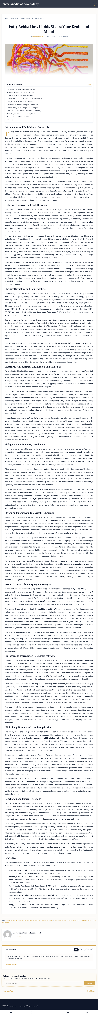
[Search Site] (89, 4)
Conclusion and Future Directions (18, 117)
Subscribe (90, 983)
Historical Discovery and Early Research (20, 92)
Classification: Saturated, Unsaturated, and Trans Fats (25, 99)
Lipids (70, 920)
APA (76, 949)
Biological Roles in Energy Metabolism (20, 101)
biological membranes (13, 920)
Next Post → (91, 991)
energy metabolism (39, 920)
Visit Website (19, 937)
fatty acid (50, 920)
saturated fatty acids (80, 920)
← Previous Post (7, 991)
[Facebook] (11, 1012)
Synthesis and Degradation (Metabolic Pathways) (24, 111)
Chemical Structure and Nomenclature (20, 95)
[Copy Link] (87, 1012)
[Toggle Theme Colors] (94, 4)
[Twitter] (30, 1012)
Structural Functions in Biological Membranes (22, 105)
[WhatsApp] (49, 1012)
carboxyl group (27, 920)
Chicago (89, 949)
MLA (82, 949)
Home (6, 18)
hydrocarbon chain (60, 920)
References (10, 120)
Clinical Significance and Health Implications (22, 114)
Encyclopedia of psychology (20, 4)
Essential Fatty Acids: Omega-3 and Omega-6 (22, 108)
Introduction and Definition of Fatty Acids (21, 89)
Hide (89, 84)
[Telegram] (68, 1012)
